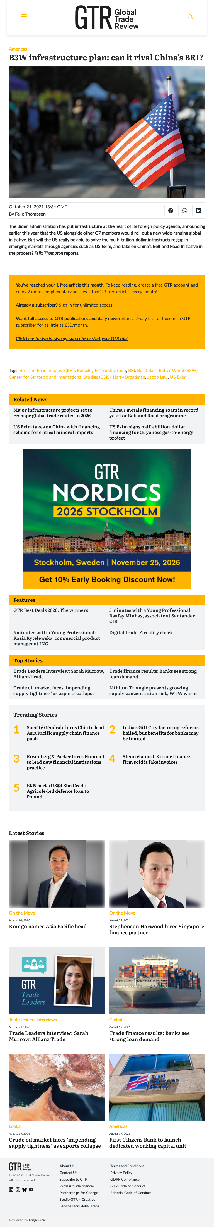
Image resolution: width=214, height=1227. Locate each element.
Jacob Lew (157, 377)
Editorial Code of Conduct (130, 1193)
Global (115, 1020)
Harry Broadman (129, 377)
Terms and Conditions (127, 1166)
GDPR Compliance (125, 1179)
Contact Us (68, 1173)
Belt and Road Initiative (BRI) (47, 370)
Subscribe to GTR (73, 1179)
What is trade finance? (77, 1186)
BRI (131, 370)
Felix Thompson (30, 214)
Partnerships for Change (79, 1193)
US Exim (178, 377)
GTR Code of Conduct (127, 1186)
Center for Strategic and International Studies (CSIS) (60, 377)
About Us (67, 1166)
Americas (18, 49)
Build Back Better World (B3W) (167, 370)
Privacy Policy (121, 1173)
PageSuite (37, 1220)
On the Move (22, 913)
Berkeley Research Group (101, 370)
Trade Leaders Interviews (33, 1020)
